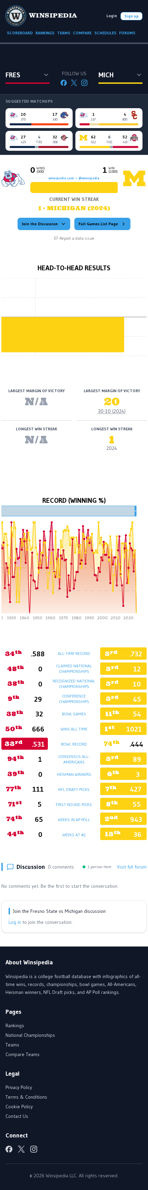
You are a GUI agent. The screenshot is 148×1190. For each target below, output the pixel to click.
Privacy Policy (19, 1087)
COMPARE (82, 32)
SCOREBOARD (20, 32)
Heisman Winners (74, 774)
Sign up (131, 16)
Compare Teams (23, 1054)
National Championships (30, 1035)
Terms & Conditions (26, 1097)
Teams (12, 1045)
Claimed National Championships (74, 668)
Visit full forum (132, 867)
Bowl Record (74, 744)
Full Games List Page (98, 223)
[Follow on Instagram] (84, 83)
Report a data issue (77, 238)
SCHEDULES (105, 32)
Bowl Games (74, 713)
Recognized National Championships (74, 683)
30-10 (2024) (112, 411)
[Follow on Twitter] (74, 83)
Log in (15, 922)
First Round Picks (74, 804)
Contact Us (17, 1116)
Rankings (15, 1025)
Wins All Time (74, 729)
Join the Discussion (40, 223)
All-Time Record (74, 653)
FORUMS (127, 32)
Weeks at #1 (74, 834)
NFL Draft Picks (73, 789)
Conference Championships (74, 698)
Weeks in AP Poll (74, 819)
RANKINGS (44, 32)
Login (111, 15)
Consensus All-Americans (73, 759)
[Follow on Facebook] (64, 83)
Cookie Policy (19, 1106)
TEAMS (63, 32)
